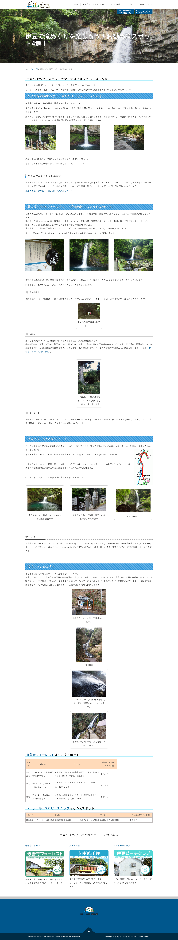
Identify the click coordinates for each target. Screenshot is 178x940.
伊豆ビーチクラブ (57, 808)
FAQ (142, 4)
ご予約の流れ (131, 4)
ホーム (76, 4)
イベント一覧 (33, 69)
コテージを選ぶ (116, 4)
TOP (89, 930)
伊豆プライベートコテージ (124, 937)
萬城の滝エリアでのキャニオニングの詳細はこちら (49, 191)
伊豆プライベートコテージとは (94, 4)
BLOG (150, 4)
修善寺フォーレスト (40, 754)
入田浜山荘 (34, 808)
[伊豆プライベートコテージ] (38, 4)
